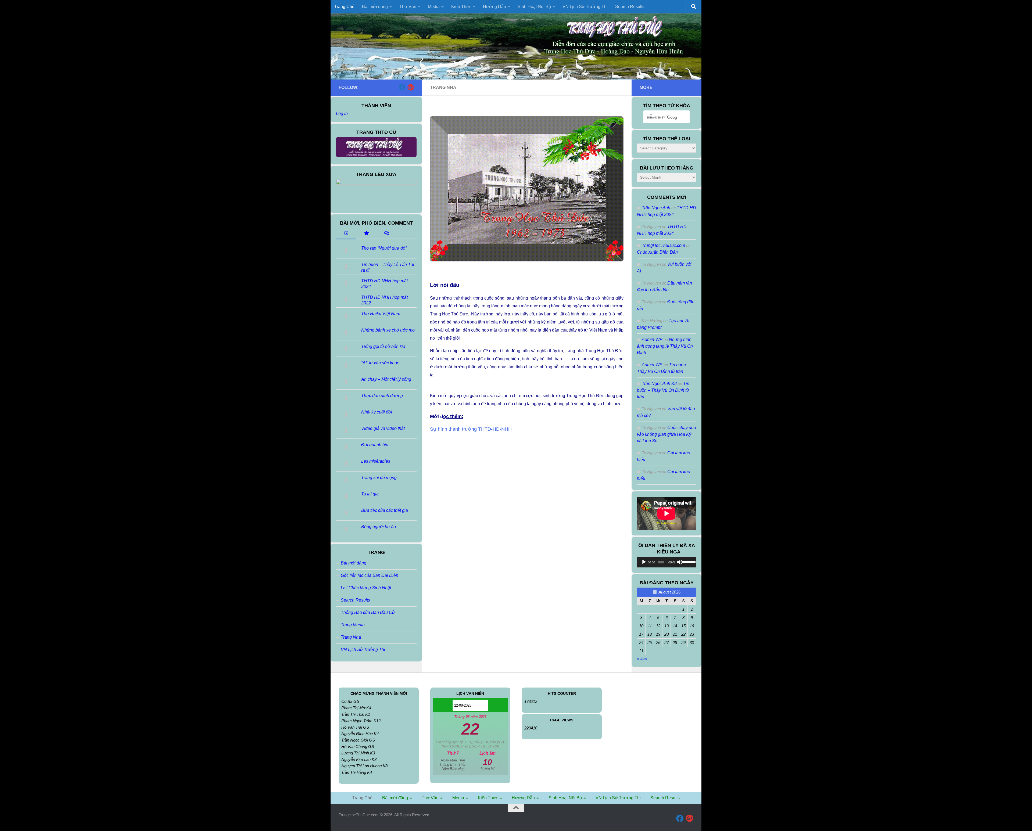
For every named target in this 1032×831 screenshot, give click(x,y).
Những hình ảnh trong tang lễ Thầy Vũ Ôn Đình (665, 346)
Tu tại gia (370, 494)
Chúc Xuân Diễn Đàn (657, 252)
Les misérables (375, 461)
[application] (666, 562)
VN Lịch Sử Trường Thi (585, 6)
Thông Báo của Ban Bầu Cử (368, 612)
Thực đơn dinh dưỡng (382, 395)
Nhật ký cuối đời (376, 412)
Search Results (629, 6)
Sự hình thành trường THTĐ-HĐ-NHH (471, 429)
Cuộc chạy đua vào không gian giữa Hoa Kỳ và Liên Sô (666, 434)
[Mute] (679, 562)
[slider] (687, 561)
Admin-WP (652, 339)
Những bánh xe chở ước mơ (388, 330)
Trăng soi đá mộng (379, 477)
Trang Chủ (344, 6)
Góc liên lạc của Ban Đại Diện (369, 575)
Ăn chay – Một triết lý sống (386, 379)
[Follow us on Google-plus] (410, 87)
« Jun (642, 658)
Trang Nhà (351, 637)
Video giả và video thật (383, 428)
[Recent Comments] (386, 233)
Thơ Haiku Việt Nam (380, 313)
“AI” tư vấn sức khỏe (380, 363)
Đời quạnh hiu (374, 445)
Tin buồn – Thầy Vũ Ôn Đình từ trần (663, 390)
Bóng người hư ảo (378, 526)
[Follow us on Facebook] (402, 87)
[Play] (644, 562)
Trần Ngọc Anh (656, 208)
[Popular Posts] (366, 233)
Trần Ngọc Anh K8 (659, 383)
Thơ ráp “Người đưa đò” (384, 248)
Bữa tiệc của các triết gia (384, 510)
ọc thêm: (453, 416)
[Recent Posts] (346, 233)
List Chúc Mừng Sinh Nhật (366, 587)
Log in (342, 113)
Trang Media (353, 625)
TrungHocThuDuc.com (663, 245)
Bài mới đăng (353, 563)
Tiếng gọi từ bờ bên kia (383, 346)
